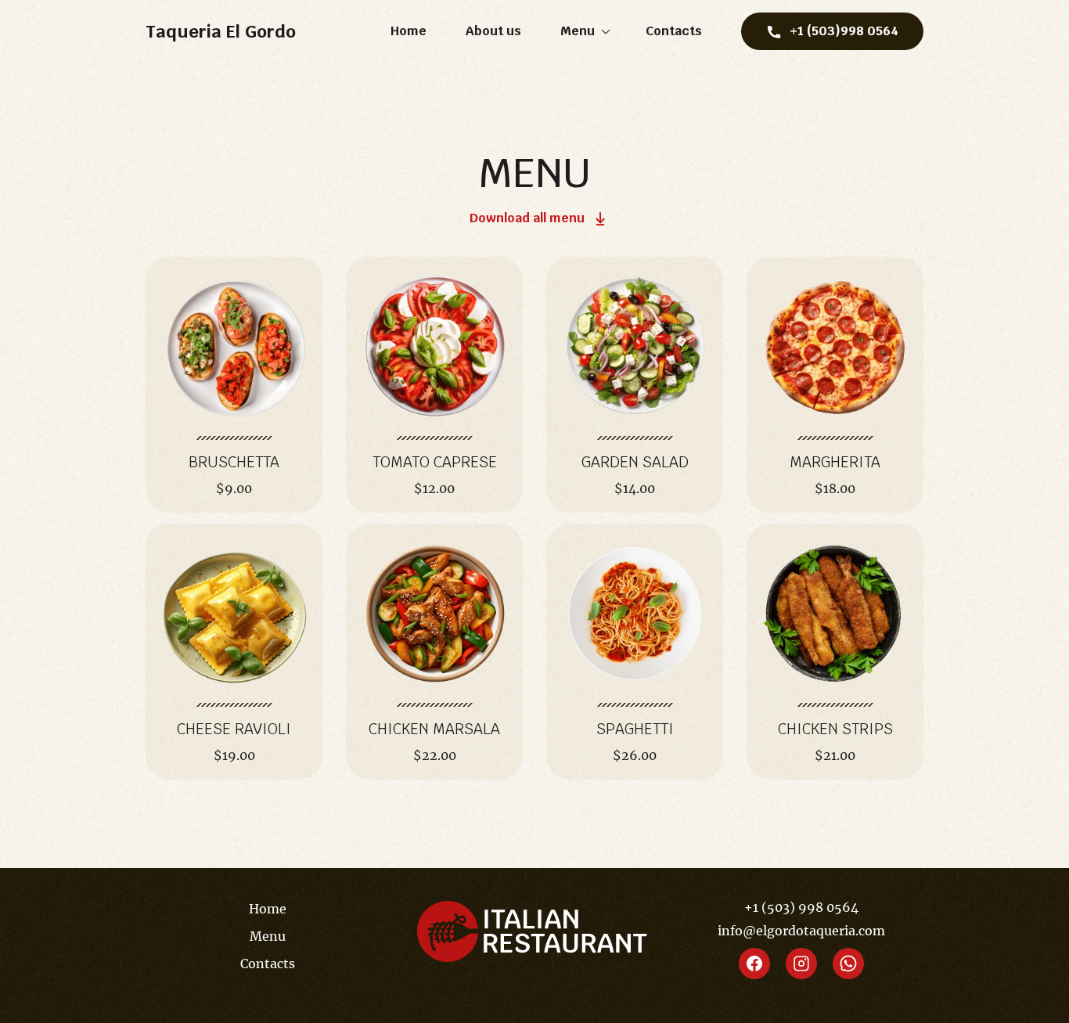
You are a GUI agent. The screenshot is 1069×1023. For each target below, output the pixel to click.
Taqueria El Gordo (221, 31)
